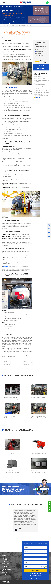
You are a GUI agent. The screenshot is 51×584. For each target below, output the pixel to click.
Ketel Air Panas (5, 558)
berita (7, 25)
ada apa (34, 489)
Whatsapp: (15, 355)
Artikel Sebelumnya (7, 363)
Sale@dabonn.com (36, 574)
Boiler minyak (6, 36)
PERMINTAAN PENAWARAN (41, 67)
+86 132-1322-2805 (36, 572)
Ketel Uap (4, 556)
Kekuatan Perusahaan (7, 567)
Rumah (3, 25)
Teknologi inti (5, 569)
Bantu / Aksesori (5, 561)
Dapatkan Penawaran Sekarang (42, 489)
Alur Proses (4, 570)
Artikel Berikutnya (26, 363)
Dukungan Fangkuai (6, 572)
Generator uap (5, 560)
